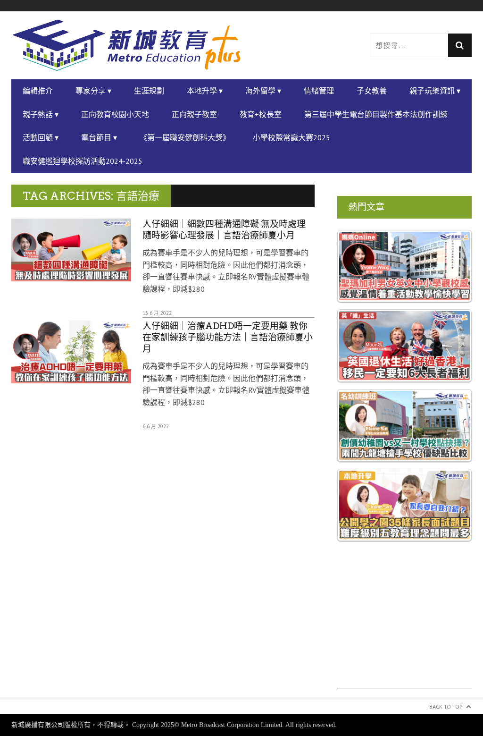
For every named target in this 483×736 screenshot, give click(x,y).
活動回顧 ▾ (40, 137)
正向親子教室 (194, 114)
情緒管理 (319, 90)
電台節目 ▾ (99, 137)
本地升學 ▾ (205, 90)
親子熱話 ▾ (40, 114)
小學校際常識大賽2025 (291, 137)
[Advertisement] (404, 629)
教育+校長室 (261, 114)
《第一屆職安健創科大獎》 (185, 137)
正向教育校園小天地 (115, 114)
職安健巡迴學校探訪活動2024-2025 (82, 161)
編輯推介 (38, 90)
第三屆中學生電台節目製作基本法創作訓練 (376, 114)
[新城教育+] (126, 45)
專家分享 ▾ (93, 90)
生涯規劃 (149, 90)
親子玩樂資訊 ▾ (434, 90)
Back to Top (446, 706)
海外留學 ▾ (263, 90)
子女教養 (372, 90)
